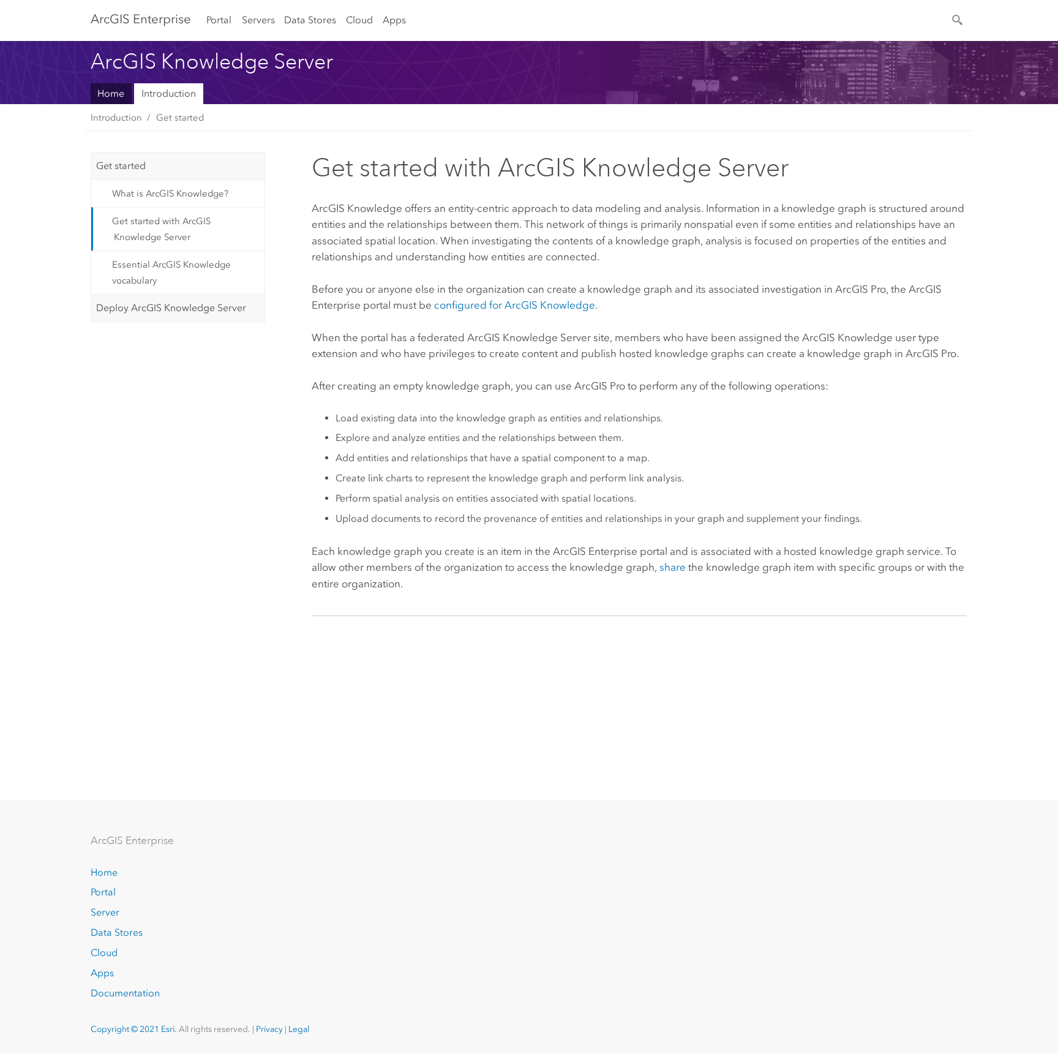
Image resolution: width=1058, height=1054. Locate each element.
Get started (180, 117)
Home (110, 93)
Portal (218, 20)
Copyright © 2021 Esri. (134, 1029)
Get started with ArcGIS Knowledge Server (161, 229)
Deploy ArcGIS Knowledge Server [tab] (171, 308)
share (672, 567)
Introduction (168, 93)
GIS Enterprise (141, 19)
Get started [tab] (121, 165)
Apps (394, 20)
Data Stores (310, 20)
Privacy (269, 1029)
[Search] (958, 19)
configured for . (516, 305)
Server (105, 912)
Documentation (125, 993)
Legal (298, 1029)
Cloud (359, 20)
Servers (258, 20)
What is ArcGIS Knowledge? (170, 193)
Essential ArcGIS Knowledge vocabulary (171, 272)
